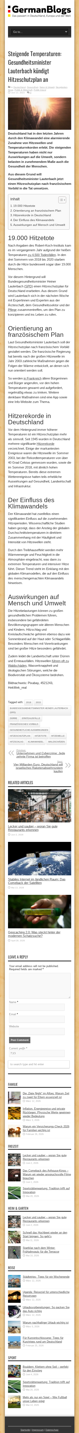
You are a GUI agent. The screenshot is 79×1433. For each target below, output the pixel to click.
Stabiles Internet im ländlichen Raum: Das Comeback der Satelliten (37, 881)
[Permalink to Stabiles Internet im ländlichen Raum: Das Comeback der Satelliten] (39, 874)
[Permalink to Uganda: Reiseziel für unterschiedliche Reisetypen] (14, 1301)
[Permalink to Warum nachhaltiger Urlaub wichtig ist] (14, 1332)
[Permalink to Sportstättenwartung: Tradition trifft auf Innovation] (14, 1198)
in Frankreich (33, 378)
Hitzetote (41, 736)
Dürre (13, 718)
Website (14, 1026)
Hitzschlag (16, 742)
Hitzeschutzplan (20, 736)
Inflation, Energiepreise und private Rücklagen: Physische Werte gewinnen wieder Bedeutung (46, 1112)
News (10, 90)
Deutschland (19, 87)
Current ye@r (18, 1048)
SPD (28, 286)
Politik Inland (40, 90)
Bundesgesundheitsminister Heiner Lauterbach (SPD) (39, 710)
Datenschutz (52, 1430)
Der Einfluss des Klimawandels (33, 220)
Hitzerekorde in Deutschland (32, 215)
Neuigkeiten (61, 87)
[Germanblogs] (39, 14)
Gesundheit (32, 87)
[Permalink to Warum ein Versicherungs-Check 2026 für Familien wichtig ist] (14, 1136)
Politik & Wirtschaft (23, 90)
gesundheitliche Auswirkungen (29, 730)
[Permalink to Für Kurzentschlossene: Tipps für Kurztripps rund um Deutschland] (14, 1347)
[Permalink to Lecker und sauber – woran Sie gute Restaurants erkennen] (39, 821)
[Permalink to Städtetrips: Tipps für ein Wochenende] (14, 1286)
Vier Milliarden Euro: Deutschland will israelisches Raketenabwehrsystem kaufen (38, 766)
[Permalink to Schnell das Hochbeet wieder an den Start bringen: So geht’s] (14, 1242)
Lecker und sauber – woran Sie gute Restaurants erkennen (33, 828)
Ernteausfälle (31, 718)
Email (12, 1014)
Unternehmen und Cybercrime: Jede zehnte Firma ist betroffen (40, 753)
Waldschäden (56, 742)
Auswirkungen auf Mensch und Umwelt (39, 224)
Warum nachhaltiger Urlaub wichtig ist (46, 1322)
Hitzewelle (58, 736)
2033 (38, 702)
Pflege (12, 309)
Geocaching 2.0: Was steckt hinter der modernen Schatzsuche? (34, 934)
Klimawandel (36, 742)
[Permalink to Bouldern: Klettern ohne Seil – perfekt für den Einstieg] (14, 1376)
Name (12, 1002)
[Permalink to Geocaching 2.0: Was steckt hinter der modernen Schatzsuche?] (39, 927)
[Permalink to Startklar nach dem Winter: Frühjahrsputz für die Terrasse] (14, 1257)
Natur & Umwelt (47, 87)
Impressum (38, 1430)
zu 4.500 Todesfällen (42, 255)
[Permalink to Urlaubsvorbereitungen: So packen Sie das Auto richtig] (14, 1317)
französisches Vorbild (24, 724)
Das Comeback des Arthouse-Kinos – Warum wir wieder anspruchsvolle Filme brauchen (47, 1174)
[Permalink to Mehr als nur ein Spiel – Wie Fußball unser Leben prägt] (14, 1407)
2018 (28, 702)
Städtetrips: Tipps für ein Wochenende (46, 1276)
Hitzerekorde (45, 443)
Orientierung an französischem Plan (37, 210)
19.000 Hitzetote (24, 205)
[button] (60, 199)
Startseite (25, 1430)
